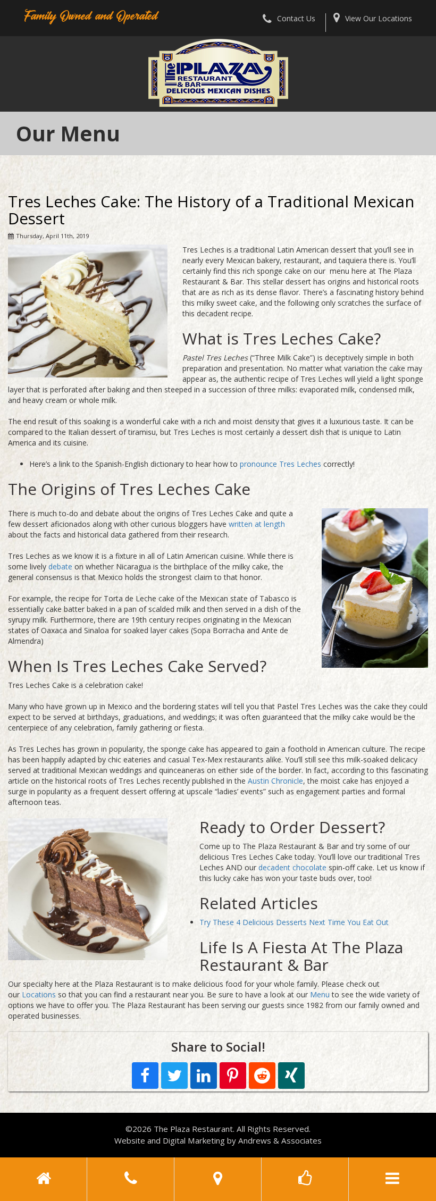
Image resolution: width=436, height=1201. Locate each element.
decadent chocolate (291, 867)
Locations (39, 994)
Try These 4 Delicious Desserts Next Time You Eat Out (294, 922)
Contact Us (296, 18)
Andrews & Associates (280, 1140)
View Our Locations (378, 18)
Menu (320, 994)
